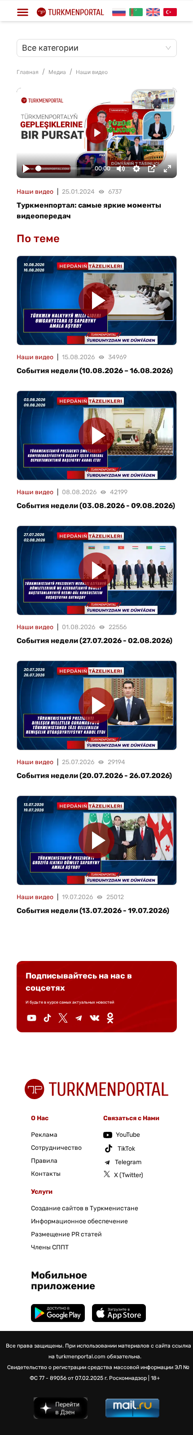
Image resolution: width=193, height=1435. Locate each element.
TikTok (126, 1148)
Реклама (44, 1135)
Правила (44, 1161)
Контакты (46, 1174)
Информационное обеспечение (79, 1221)
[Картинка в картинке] (152, 168)
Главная (28, 72)
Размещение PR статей (66, 1234)
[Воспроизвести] (26, 168)
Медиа (57, 72)
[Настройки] (136, 168)
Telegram (128, 1162)
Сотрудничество (56, 1148)
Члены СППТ (50, 1247)
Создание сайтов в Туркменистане (84, 1208)
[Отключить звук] (121, 168)
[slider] (63, 168)
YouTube (128, 1135)
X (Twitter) (128, 1175)
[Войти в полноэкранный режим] (167, 168)
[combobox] (92, 48)
